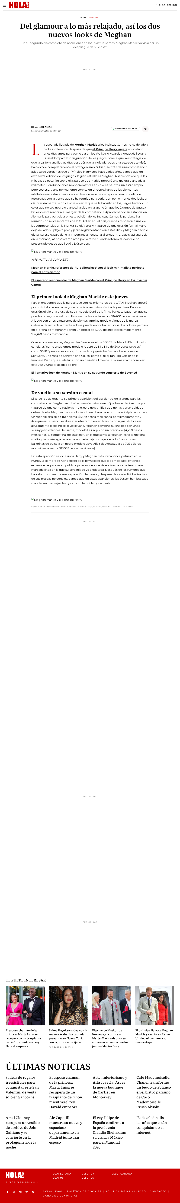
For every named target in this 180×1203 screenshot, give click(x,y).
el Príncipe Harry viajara (109, 149)
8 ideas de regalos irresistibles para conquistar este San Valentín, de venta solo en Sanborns (22, 1086)
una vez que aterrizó (130, 162)
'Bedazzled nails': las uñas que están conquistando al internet (151, 1125)
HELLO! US (87, 1178)
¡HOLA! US (57, 1178)
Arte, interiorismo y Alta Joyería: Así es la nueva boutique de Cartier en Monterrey (110, 1086)
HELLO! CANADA (121, 1173)
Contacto (158, 1191)
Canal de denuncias (60, 1195)
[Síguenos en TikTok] (33, 1192)
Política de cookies (84, 1191)
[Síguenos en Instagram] (20, 1192)
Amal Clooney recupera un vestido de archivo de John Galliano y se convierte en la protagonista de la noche (23, 1132)
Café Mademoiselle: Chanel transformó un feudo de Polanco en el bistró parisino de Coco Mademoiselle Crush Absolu (153, 1091)
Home (83, 17)
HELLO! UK (87, 1173)
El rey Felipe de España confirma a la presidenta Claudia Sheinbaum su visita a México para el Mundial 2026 (109, 1132)
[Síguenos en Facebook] (8, 1192)
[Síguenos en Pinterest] (27, 1192)
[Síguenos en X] (14, 1192)
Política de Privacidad (125, 1191)
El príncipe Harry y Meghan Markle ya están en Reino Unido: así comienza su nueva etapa (154, 1036)
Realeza (94, 17)
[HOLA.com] (26, 1175)
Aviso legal (53, 1191)
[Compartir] (145, 129)
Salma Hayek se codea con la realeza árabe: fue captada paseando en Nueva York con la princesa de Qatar (68, 1036)
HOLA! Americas (41, 127)
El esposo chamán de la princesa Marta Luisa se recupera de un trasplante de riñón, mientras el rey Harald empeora (23, 1038)
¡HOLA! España (60, 1173)
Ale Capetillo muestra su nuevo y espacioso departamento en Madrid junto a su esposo (65, 1130)
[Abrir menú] (4, 5)
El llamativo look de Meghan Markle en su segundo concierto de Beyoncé (84, 372)
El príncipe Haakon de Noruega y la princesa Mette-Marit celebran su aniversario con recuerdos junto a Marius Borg (110, 1038)
